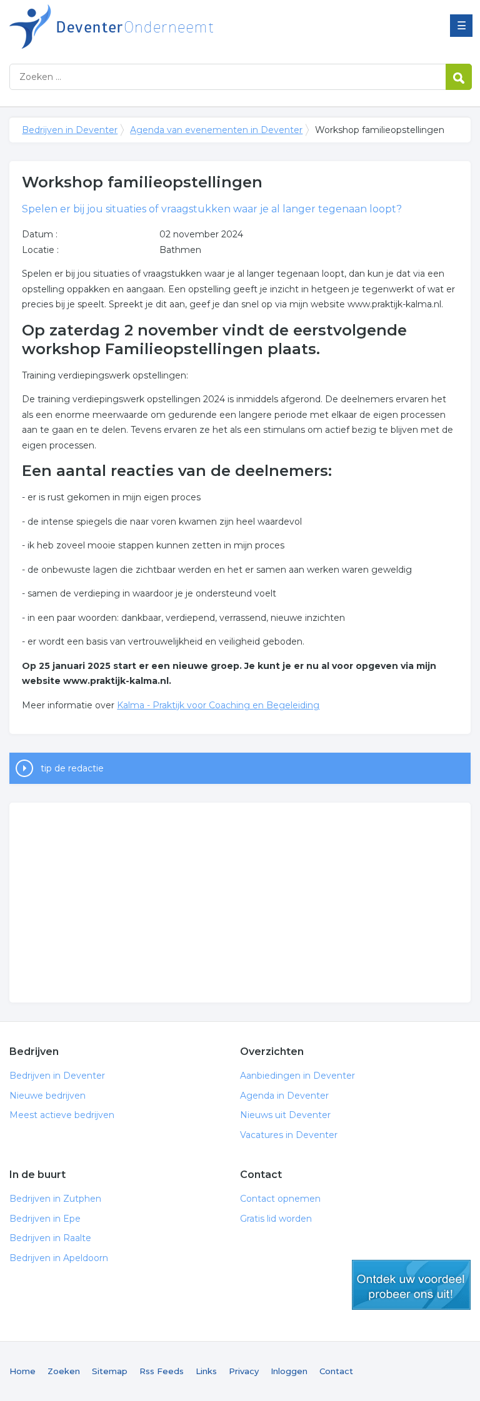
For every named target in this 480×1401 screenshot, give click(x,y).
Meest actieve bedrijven (61, 1115)
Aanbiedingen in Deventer (297, 1075)
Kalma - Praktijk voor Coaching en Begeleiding (218, 705)
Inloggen (289, 1371)
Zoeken (64, 1371)
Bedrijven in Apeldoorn (58, 1258)
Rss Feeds (161, 1371)
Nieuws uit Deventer (285, 1115)
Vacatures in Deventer (289, 1135)
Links (206, 1371)
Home (22, 1371)
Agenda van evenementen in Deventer (216, 130)
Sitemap (110, 1371)
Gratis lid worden (276, 1218)
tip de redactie (72, 768)
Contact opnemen (280, 1198)
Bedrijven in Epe (45, 1218)
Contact (336, 1371)
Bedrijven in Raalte (50, 1238)
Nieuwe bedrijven (47, 1095)
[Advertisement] (240, 902)
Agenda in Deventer (284, 1095)
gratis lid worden (411, 1285)
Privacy (244, 1371)
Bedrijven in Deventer (165, 26)
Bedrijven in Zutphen (55, 1198)
